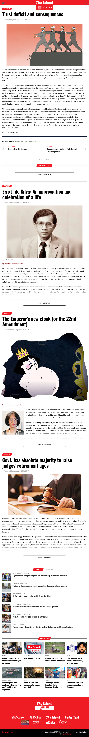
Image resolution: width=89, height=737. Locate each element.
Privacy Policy (7, 732)
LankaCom (67, 734)
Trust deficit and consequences (28, 141)
